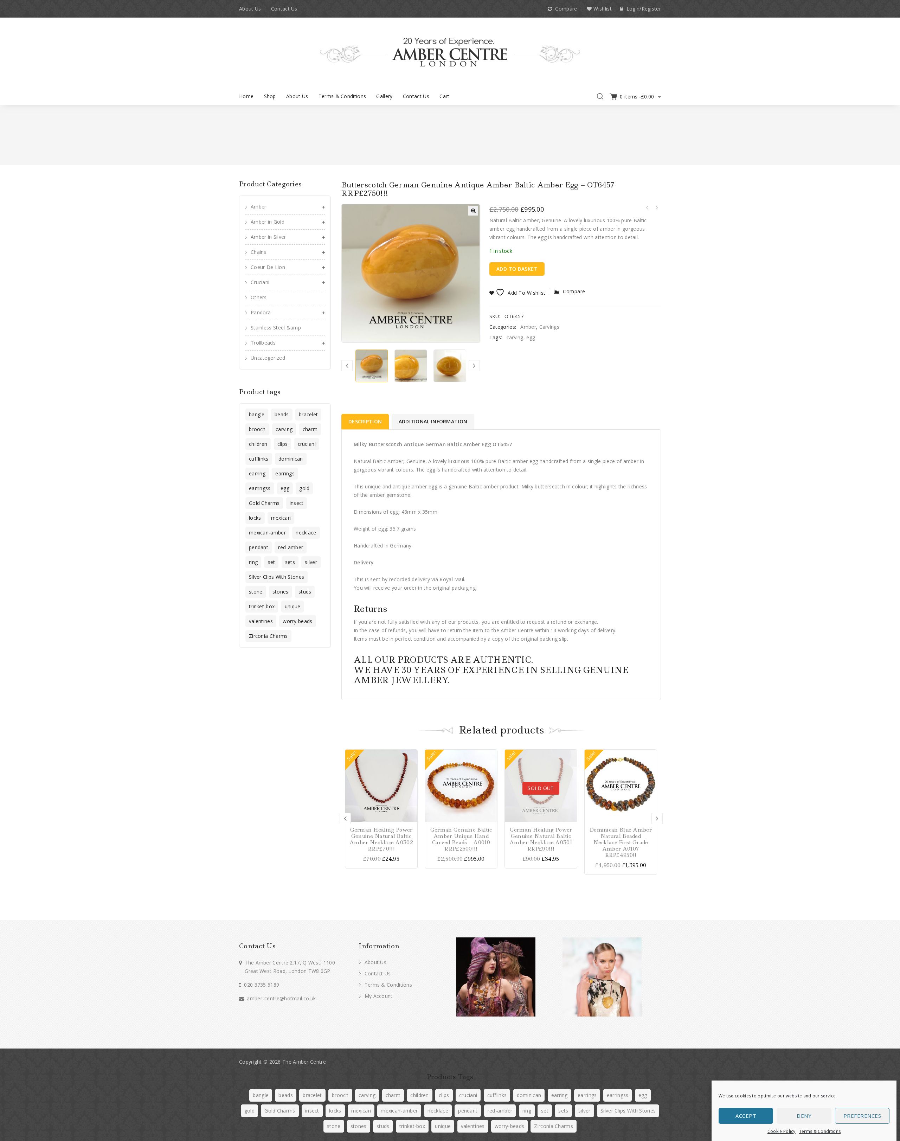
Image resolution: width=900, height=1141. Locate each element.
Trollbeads (263, 342)
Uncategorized (268, 357)
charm (310, 429)
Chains (258, 252)
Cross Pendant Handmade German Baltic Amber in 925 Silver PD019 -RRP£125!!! (647, 208)
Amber (528, 326)
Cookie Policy (781, 1131)
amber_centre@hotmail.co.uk (281, 998)
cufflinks (259, 458)
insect (297, 503)
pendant (258, 547)
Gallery (384, 96)
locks (255, 517)
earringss (260, 488)
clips (282, 444)
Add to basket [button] (411, 756)
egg (530, 337)
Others (259, 297)
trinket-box (262, 606)
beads (282, 414)
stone (256, 591)
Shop (270, 96)
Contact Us (284, 8)
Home (246, 96)
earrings (284, 473)
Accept (745, 1116)
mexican (281, 517)
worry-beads (297, 621)
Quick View (411, 793)
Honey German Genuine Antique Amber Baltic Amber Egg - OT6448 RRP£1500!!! (656, 208)
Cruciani (260, 282)
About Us (250, 8)
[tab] (365, 421)
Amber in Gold (267, 221)
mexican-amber (267, 532)
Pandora (261, 312)
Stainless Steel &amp (276, 327)
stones (280, 591)
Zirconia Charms (268, 636)
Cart (444, 96)
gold (304, 488)
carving (515, 337)
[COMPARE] (411, 768)
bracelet (308, 414)
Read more (571, 756)
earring (257, 473)
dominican (290, 458)
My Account (377, 996)
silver (311, 562)
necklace (306, 532)
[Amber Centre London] (450, 52)
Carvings (549, 326)
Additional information (433, 421)
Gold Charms (264, 503)
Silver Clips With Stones (276, 576)
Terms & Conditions (820, 1131)
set (271, 562)
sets (290, 562)
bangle (257, 414)
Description (365, 421)
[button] (473, 211)
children (258, 444)
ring (253, 562)
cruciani (307, 444)
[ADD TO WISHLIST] (411, 780)
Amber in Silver (268, 236)
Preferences (862, 1116)
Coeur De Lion (268, 267)
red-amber (290, 547)
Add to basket (517, 268)
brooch (257, 429)
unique (293, 606)
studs (304, 591)
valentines (261, 621)
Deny (804, 1116)
